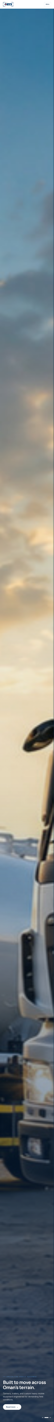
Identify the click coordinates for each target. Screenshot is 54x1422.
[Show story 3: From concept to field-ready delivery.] (49, 1417)
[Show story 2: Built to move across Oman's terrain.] (45, 1417)
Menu (47, 4)
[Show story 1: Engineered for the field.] (42, 1417)
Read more (12, 1407)
